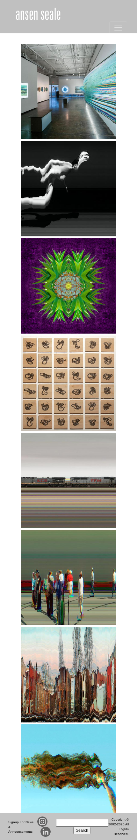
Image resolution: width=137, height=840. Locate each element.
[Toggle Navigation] (118, 27)
